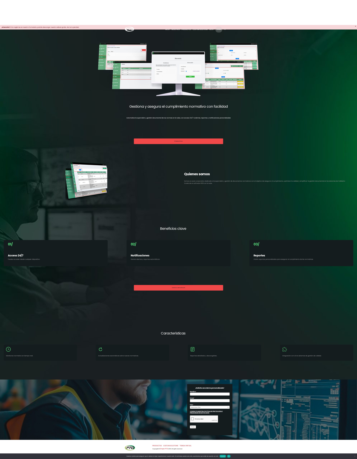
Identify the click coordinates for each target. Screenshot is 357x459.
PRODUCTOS (186, 29)
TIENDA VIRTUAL (185, 446)
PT (225, 29)
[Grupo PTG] (129, 31)
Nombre (193, 391)
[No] (355, 456)
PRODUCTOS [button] (157, 446)
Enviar (193, 427)
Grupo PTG (164, 449)
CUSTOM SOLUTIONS (200, 29)
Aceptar (222, 456)
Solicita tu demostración (178, 287)
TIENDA (218, 29)
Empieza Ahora (178, 141)
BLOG (211, 29)
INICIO (167, 29)
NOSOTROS (176, 29)
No (229, 456)
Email (192, 398)
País (192, 405)
